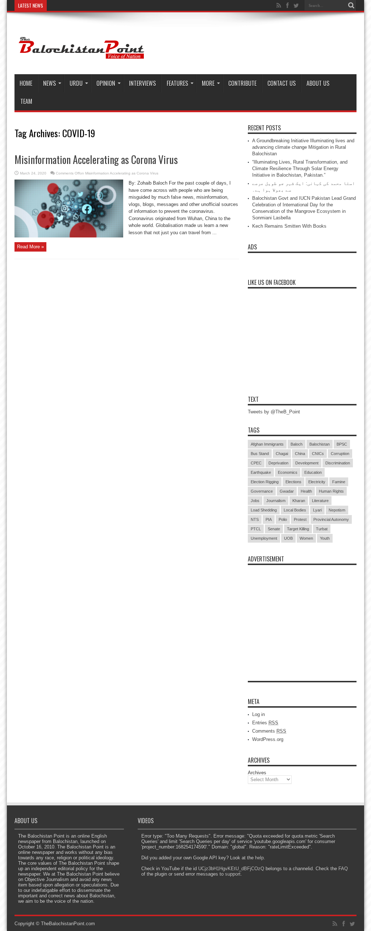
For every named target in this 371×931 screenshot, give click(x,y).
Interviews (142, 83)
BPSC (342, 444)
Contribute (242, 83)
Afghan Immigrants (267, 444)
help (259, 857)
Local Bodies (295, 510)
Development (306, 463)
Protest (300, 519)
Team (26, 101)
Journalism (275, 500)
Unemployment (264, 538)
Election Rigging (265, 482)
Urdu (76, 83)
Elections (293, 482)
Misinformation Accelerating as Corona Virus (96, 159)
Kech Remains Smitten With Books (289, 226)
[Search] (351, 5)
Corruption (340, 453)
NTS (255, 519)
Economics (287, 472)
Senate (274, 529)
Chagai (282, 453)
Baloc (56, 5)
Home (26, 83)
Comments (269, 731)
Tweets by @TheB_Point (274, 411)
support (233, 874)
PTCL (256, 529)
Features (177, 83)
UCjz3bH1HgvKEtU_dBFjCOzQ (231, 868)
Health (306, 491)
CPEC (256, 463)
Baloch (297, 444)
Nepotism (337, 510)
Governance (262, 491)
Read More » (30, 246)
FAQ (343, 868)
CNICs (318, 453)
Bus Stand (260, 453)
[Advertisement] (302, 614)
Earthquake (261, 472)
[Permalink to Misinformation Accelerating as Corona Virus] (68, 236)
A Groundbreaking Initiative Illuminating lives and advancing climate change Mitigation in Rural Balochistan (303, 147)
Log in (258, 714)
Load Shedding (264, 510)
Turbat (322, 529)
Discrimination (337, 463)
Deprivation (278, 463)
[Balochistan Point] (80, 56)
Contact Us (281, 83)
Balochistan (319, 444)
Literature (320, 500)
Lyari (317, 510)
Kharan (298, 500)
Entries (265, 722)
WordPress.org (267, 739)
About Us (318, 83)
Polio (283, 519)
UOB (288, 538)
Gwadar (287, 491)
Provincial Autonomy (331, 519)
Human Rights (331, 491)
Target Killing (298, 529)
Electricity (316, 482)
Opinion (105, 83)
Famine (338, 482)
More (208, 83)
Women (306, 538)
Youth (325, 538)
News (49, 83)
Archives (257, 772)
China (300, 453)
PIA (269, 519)
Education (313, 472)
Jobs (255, 500)
